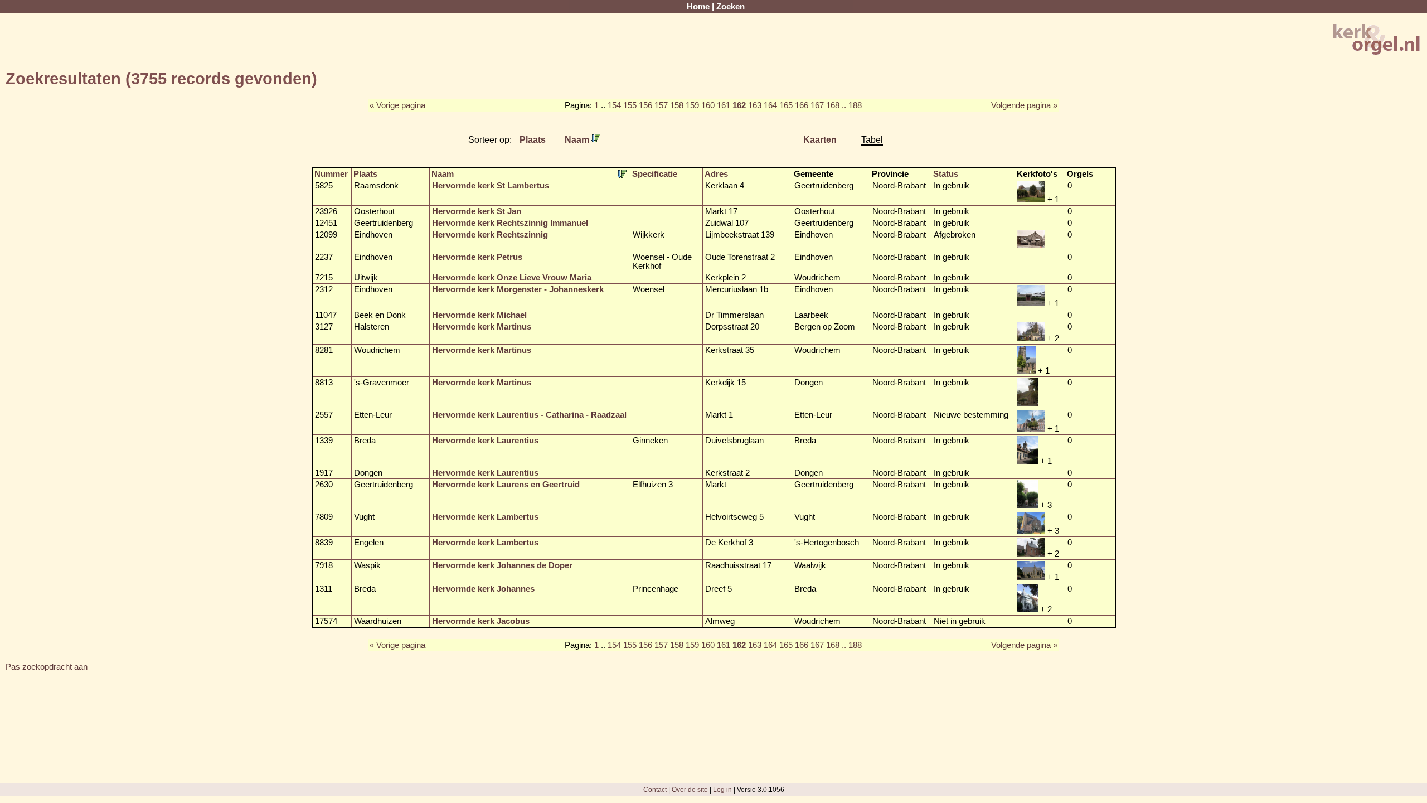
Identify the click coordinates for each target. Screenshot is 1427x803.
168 (832, 105)
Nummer (331, 174)
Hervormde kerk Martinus (481, 326)
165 (786, 105)
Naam (578, 139)
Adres (716, 174)
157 (661, 105)
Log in (722, 789)
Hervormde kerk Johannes (483, 588)
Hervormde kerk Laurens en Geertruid (506, 484)
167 (817, 105)
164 (770, 105)
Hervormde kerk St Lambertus (490, 185)
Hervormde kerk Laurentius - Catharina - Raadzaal (529, 414)
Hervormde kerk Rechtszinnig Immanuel (510, 223)
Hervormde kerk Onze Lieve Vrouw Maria (511, 277)
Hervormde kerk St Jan (476, 211)
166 (801, 105)
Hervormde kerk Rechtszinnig (490, 234)
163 (754, 105)
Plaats (533, 139)
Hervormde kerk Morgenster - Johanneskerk (518, 289)
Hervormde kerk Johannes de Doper (502, 565)
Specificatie (654, 174)
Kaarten (820, 139)
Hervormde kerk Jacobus (481, 621)
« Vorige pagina (397, 105)
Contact (655, 789)
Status (945, 174)
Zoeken (730, 6)
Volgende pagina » (1024, 105)
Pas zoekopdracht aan (47, 666)
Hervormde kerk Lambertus (485, 516)
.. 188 (852, 105)
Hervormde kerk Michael (479, 315)
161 (723, 105)
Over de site (690, 789)
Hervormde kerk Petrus (477, 257)
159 (692, 105)
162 (739, 105)
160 (708, 105)
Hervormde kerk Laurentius (485, 440)
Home (698, 6)
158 (676, 105)
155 (630, 105)
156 (645, 105)
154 (614, 105)
